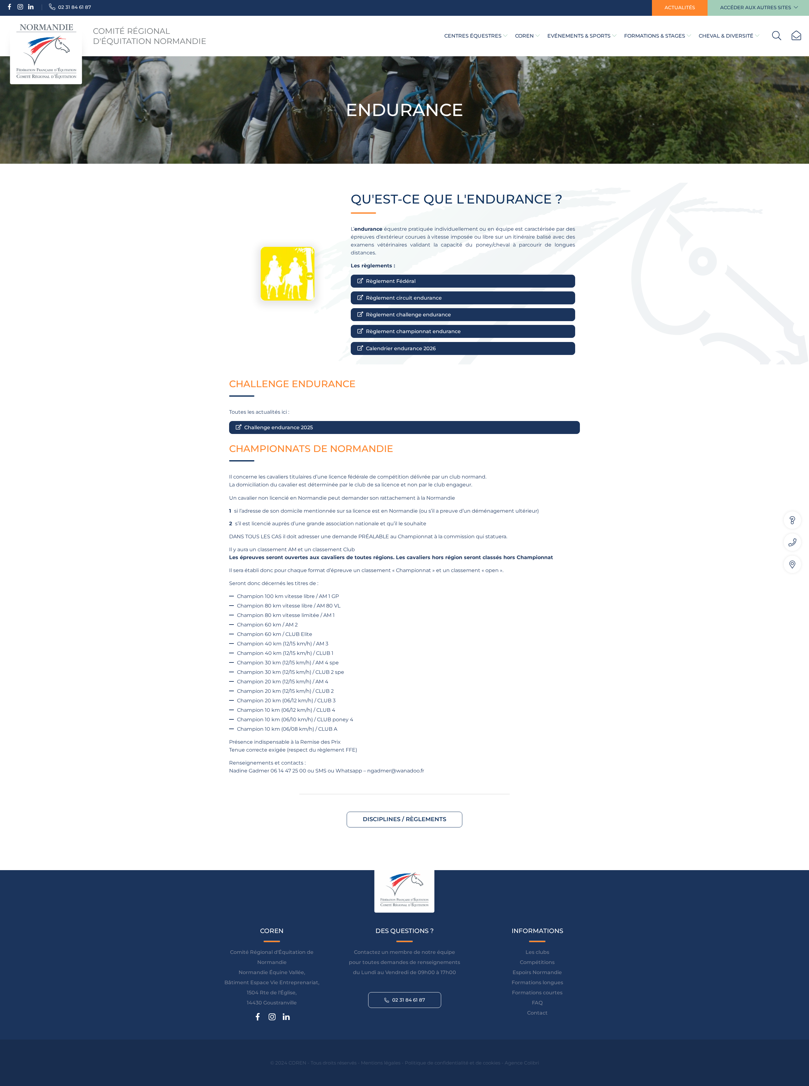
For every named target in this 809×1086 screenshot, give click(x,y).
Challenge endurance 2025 (278, 427)
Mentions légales (380, 1062)
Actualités (680, 7)
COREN (524, 36)
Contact (537, 1013)
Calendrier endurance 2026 (400, 348)
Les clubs (537, 952)
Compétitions (537, 962)
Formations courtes (537, 992)
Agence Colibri (522, 1062)
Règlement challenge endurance (408, 315)
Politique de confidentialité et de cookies (452, 1062)
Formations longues (537, 982)
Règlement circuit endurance (403, 298)
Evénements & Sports (579, 36)
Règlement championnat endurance (413, 331)
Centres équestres (473, 36)
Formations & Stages (654, 36)
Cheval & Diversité (726, 36)
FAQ (537, 1002)
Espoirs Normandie (537, 972)
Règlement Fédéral (390, 281)
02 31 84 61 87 (74, 7)
